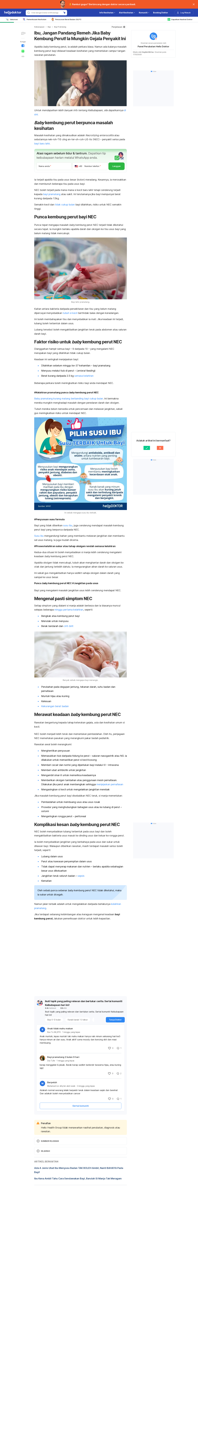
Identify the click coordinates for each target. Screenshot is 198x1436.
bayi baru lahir (42, 143)
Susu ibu (39, 535)
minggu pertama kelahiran (68, 609)
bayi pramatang (51, 194)
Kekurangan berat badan (55, 706)
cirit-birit (68, 626)
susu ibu (67, 525)
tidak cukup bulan (65, 204)
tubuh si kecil (70, 313)
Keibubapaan (39, 27)
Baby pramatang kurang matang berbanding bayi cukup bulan (68, 398)
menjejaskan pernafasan (109, 784)
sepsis (81, 875)
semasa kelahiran (83, 375)
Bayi (49, 27)
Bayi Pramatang (60, 27)
